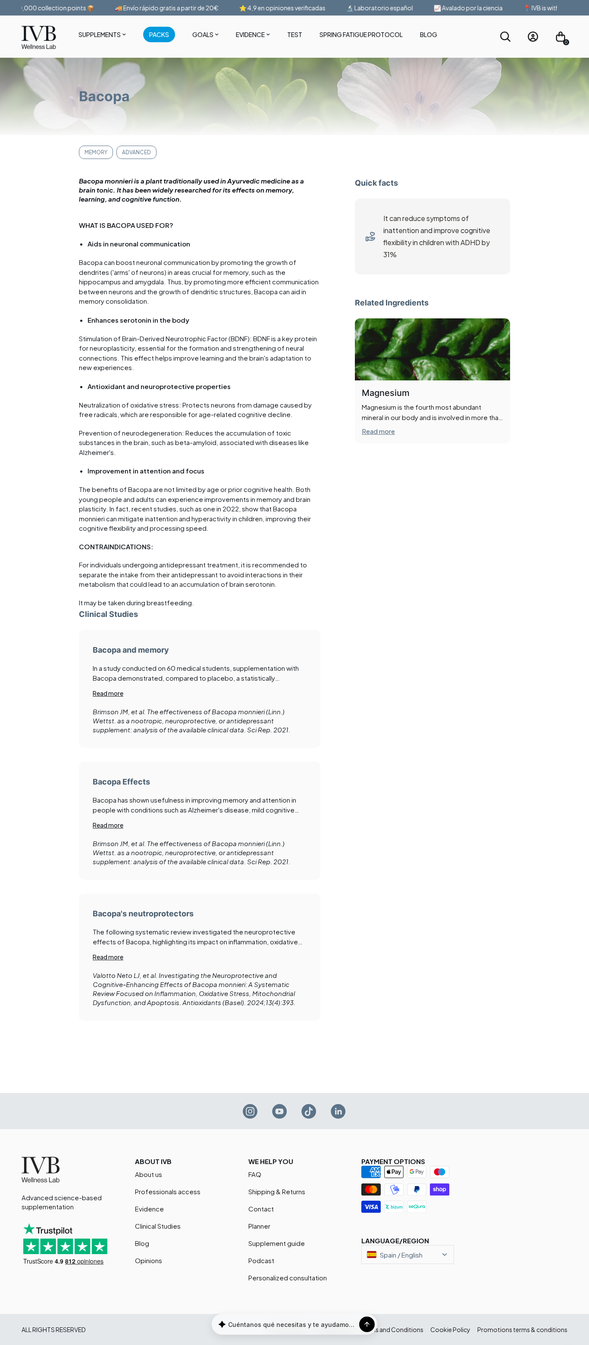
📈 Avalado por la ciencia (453, 8)
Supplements (99, 34)
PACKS (159, 34)
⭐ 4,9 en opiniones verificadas (268, 8)
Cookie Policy (450, 1329)
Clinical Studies (158, 1226)
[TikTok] (309, 1111)
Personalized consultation (287, 1277)
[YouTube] (280, 1111)
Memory (96, 152)
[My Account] (533, 37)
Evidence (250, 34)
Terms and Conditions (392, 1329)
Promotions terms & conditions (522, 1329)
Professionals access (168, 1191)
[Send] (367, 1324)
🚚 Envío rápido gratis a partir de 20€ (152, 8)
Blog (428, 34)
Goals (202, 34)
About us (148, 1174)
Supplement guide (276, 1243)
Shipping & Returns (276, 1191)
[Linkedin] (338, 1111)
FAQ (254, 1174)
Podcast (261, 1260)
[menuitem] (102, 36)
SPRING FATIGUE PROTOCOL (361, 34)
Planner (259, 1226)
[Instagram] (250, 1111)
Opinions (148, 1260)
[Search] (505, 37)
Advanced (136, 152)
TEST (294, 34)
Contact (261, 1209)
